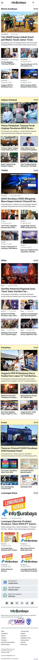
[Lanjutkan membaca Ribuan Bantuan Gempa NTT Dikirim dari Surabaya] (29, 389)
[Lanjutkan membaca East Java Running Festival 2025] (9, 480)
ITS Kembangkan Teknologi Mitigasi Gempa (7, 63)
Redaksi (23, 633)
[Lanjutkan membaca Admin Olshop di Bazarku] (9, 558)
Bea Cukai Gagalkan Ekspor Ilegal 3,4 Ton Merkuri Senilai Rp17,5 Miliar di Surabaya (9, 413)
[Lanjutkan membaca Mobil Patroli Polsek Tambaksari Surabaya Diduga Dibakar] (9, 389)
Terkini (3, 221)
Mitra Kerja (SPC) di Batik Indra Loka (27, 549)
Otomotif (24, 80)
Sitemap (23, 642)
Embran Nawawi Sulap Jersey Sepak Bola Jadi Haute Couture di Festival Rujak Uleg (29, 333)
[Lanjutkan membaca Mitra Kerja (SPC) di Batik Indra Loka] (29, 537)
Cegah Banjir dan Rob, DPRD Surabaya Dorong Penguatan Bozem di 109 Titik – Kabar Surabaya (29, 226)
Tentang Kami (25, 631)
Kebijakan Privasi (26, 638)
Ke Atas (36, 659)
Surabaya (4, 518)
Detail (36, 9)
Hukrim (3, 635)
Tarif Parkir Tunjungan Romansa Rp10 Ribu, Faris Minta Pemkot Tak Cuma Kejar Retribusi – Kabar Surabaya (9, 226)
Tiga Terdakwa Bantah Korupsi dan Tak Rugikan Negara (29, 165)
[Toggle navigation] (2, 3)
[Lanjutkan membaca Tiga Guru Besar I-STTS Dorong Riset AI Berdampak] (29, 53)
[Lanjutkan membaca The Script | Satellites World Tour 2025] (9, 464)
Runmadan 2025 (26, 487)
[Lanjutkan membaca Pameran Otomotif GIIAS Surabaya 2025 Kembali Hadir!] (19, 435)
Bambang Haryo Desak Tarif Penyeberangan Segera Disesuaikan (9, 333)
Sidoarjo (4, 544)
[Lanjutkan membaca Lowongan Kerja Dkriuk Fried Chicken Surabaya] (29, 558)
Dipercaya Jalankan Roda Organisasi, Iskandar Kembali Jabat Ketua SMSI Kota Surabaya (29, 250)
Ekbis (3, 285)
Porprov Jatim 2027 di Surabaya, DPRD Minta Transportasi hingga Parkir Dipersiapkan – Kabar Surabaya (9, 247)
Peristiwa (4, 80)
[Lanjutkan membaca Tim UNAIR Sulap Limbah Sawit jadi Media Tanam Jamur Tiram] (19, 22)
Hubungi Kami (25, 640)
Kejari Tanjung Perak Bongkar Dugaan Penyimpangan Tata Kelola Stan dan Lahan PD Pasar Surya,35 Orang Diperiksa (9, 165)
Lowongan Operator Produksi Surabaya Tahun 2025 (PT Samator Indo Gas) (19, 522)
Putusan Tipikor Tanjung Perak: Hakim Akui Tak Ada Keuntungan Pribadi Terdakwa (9, 149)
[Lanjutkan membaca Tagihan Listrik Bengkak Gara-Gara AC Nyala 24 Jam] (29, 304)
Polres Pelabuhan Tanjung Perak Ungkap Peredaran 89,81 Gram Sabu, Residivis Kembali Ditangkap (19, 127)
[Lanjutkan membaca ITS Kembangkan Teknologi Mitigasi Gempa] (9, 53)
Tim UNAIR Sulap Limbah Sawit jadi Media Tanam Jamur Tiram (17, 38)
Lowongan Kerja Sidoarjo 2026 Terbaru (9, 549)
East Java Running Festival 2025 (7, 487)
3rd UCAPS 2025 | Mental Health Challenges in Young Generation (28, 471)
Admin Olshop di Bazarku (7, 570)
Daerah (3, 311)
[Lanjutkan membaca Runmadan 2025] (29, 480)
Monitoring (24, 644)
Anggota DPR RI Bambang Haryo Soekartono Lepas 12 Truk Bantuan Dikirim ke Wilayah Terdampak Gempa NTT (9, 86)
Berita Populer (5, 644)
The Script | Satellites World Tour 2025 (9, 471)
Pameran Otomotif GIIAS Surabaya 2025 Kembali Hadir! (19, 449)
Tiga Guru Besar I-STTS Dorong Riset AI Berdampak (29, 65)
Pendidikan (4, 34)
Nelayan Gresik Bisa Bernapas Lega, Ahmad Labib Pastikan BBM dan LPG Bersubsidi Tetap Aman (9, 314)
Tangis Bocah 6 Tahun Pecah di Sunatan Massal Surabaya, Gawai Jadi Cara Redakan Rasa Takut (29, 413)
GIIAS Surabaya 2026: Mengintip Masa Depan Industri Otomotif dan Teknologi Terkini (29, 86)
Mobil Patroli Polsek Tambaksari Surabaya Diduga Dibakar (8, 396)
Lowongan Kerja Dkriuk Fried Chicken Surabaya (29, 570)
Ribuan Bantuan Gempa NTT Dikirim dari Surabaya (29, 396)
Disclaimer (24, 635)
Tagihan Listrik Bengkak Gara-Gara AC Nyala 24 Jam (29, 314)
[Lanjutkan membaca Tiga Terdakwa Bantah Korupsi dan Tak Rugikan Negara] (29, 158)
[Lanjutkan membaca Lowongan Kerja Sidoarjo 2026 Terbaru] (9, 537)
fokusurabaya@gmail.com (8, 655)
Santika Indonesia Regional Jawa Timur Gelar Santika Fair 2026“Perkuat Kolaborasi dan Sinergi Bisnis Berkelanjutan (18, 290)
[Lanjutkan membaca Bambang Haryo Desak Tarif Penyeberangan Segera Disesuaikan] (9, 323)
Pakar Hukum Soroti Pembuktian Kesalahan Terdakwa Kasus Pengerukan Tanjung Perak (29, 149)
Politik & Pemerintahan (8, 642)
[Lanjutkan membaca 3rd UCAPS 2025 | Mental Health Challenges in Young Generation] (29, 464)
